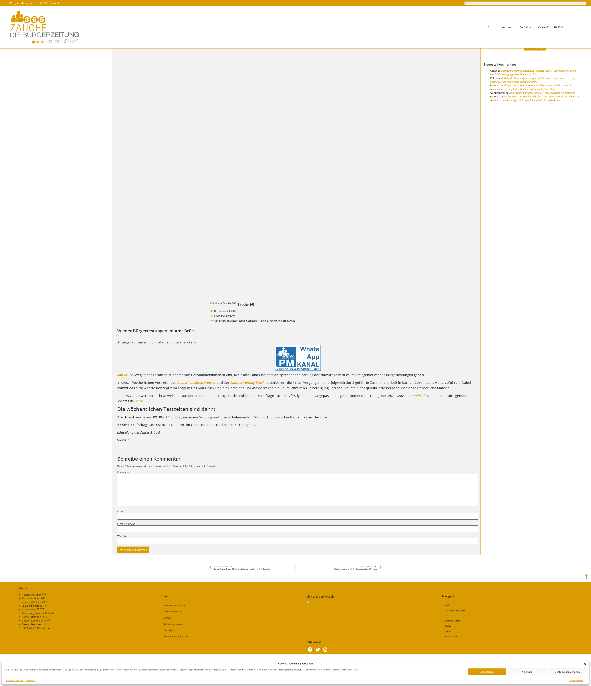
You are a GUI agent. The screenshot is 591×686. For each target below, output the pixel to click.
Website (122, 536)
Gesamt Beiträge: (32, 617)
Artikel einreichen (452, 620)
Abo (446, 615)
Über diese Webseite (172, 605)
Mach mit (542, 27)
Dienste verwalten (576, 680)
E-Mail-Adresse (126, 524)
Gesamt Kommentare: (34, 620)
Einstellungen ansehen (567, 671)
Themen (506, 27)
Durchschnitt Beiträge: (35, 628)
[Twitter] (317, 649)
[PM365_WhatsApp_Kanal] (298, 369)
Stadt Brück (289, 320)
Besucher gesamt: (32, 613)
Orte (490, 27)
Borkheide (232, 320)
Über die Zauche (170, 611)
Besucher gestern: (32, 606)
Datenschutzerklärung (15, 680)
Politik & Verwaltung (271, 320)
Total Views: (29, 609)
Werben (448, 626)
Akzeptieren (487, 671)
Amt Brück (219, 320)
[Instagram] (325, 649)
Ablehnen (527, 671)
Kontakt (167, 617)
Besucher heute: (31, 598)
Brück (242, 320)
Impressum (30, 680)
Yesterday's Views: (33, 602)
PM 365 (524, 27)
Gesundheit (252, 320)
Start (446, 605)
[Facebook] (310, 649)
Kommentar (125, 472)
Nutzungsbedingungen (454, 610)
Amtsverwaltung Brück (247, 382)
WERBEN (558, 27)
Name (120, 511)
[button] (584, 663)
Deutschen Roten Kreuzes (196, 382)
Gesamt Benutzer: (32, 624)
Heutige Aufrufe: (31, 594)
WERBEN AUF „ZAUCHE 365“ (175, 636)
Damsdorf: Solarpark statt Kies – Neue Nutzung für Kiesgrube (542, 93)
